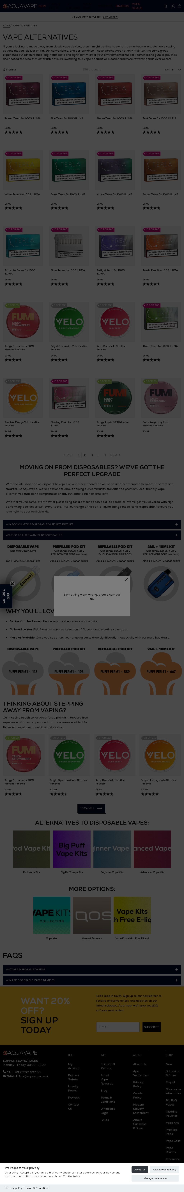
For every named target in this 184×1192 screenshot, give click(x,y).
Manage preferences (155, 1178)
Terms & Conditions (36, 1188)
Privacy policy (13, 1188)
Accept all (139, 1169)
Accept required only (164, 1169)
